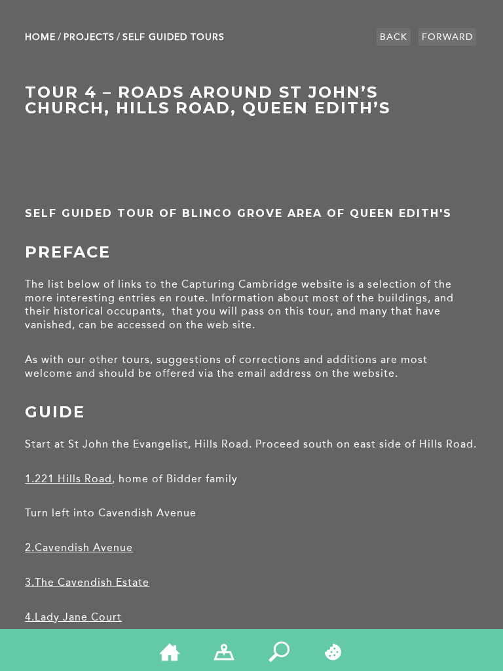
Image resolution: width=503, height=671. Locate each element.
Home (40, 37)
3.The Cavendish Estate (87, 582)
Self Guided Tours (173, 37)
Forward (447, 37)
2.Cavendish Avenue (79, 547)
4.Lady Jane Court (73, 617)
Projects (89, 37)
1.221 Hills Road (68, 478)
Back (393, 37)
